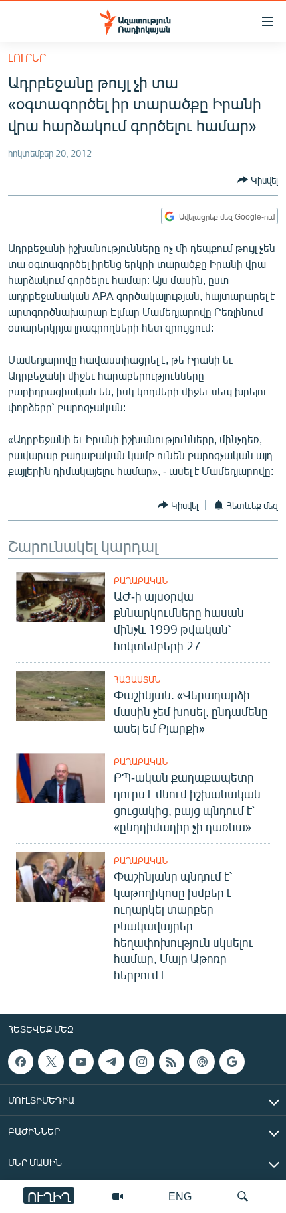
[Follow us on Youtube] (81, 1061)
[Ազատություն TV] (118, 1196)
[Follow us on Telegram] (111, 1061)
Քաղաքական (141, 580)
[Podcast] (201, 1061)
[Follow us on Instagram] (141, 1061)
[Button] (257, 180)
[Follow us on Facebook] (20, 1061)
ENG (180, 1196)
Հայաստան (137, 679)
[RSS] (171, 1061)
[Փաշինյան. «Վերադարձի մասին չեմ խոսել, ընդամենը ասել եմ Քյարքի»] (60, 696)
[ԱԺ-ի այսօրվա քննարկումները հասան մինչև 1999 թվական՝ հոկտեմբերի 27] (60, 597)
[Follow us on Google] (232, 1061)
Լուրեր (27, 57)
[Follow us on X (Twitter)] (50, 1061)
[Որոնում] (243, 1196)
